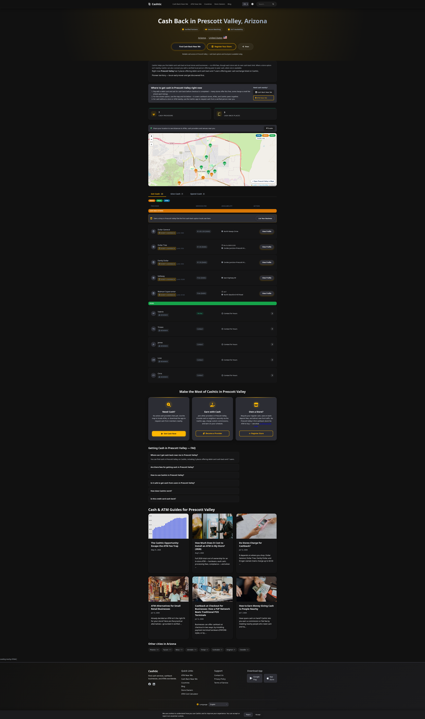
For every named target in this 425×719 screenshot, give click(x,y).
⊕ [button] (151, 144)
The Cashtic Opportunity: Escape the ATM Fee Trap (165, 544)
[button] (179, 183)
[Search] (273, 4)
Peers (272, 135)
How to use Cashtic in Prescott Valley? (167, 475)
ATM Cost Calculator (189, 694)
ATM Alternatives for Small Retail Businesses (166, 607)
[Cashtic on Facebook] (149, 684)
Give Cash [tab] (177, 194)
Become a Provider (214, 433)
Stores (265, 135)
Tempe (204, 650)
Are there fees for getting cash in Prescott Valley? (172, 467)
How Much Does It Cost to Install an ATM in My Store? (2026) (210, 546)
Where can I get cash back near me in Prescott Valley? (174, 455)
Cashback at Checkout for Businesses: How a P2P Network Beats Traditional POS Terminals (212, 610)
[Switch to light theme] (252, 4)
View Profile (266, 231)
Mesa (179, 650)
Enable (270, 128)
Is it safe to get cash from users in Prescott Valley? (173, 483)
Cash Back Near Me (180, 4)
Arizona (202, 37)
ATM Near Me (196, 4)
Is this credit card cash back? (163, 499)
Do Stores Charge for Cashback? (250, 544)
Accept (258, 714)
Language (203, 704)
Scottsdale (217, 650)
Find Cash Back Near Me (189, 46)
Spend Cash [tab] (197, 194)
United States (215, 37)
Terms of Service (221, 683)
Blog (229, 4)
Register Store (257, 433)
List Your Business (265, 218)
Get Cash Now (170, 433)
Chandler (244, 650)
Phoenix (154, 650)
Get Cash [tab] (157, 194)
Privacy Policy (220, 679)
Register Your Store (223, 46)
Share (247, 46)
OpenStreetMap (264, 185)
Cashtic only (261, 138)
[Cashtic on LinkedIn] (154, 684)
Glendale (191, 650)
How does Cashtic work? (161, 491)
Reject (248, 714)
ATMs (259, 135)
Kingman (231, 650)
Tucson (167, 650)
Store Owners (219, 4)
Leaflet (254, 185)
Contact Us (218, 675)
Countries (208, 4)
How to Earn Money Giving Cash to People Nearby (256, 607)
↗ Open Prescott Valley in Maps (263, 181)
